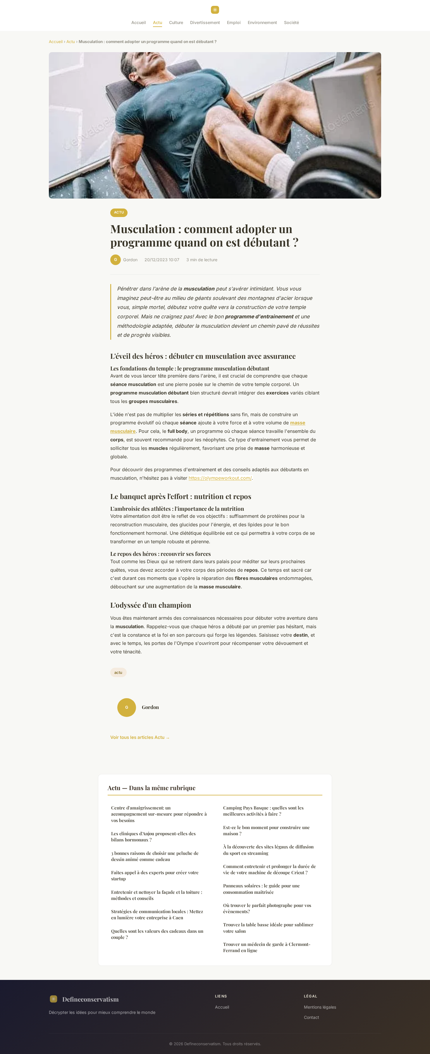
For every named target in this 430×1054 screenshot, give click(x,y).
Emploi (234, 22)
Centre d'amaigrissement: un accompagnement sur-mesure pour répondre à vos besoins (159, 814)
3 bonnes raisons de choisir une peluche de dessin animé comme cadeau (155, 856)
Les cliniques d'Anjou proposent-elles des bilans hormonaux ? (153, 837)
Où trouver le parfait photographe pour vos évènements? (267, 908)
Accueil (138, 22)
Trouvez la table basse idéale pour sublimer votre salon (268, 928)
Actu (157, 22)
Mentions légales (320, 1007)
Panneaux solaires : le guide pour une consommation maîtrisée (261, 889)
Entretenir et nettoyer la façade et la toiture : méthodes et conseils (156, 895)
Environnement (262, 22)
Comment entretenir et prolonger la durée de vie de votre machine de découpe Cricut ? (269, 869)
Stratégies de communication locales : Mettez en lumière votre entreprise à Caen (157, 914)
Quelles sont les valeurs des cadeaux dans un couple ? (157, 934)
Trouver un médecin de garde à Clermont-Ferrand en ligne (266, 947)
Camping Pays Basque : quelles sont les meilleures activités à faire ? (263, 811)
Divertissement (205, 22)
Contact (311, 1017)
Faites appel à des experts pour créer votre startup (155, 875)
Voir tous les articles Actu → (140, 737)
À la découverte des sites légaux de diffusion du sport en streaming (268, 850)
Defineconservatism (90, 999)
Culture (176, 22)
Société (291, 22)
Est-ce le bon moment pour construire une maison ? (266, 830)
